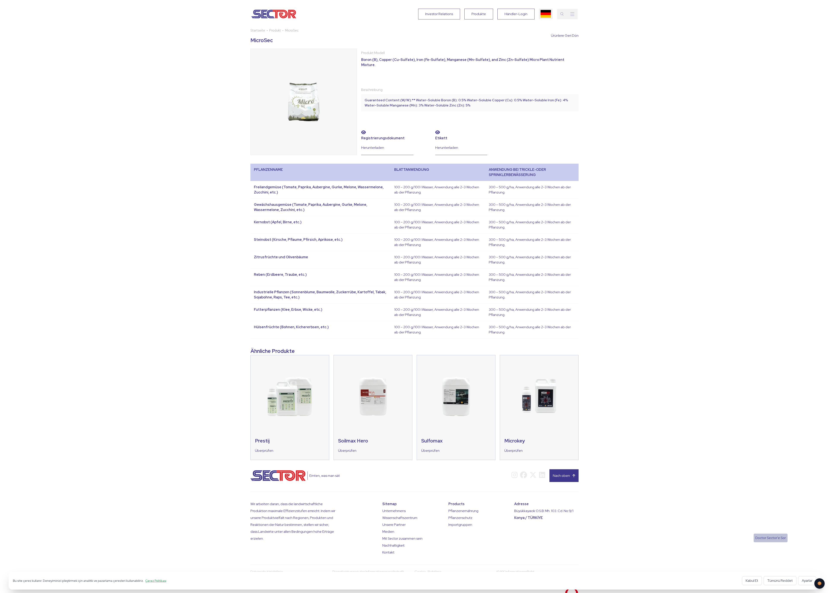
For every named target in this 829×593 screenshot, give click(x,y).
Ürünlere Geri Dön (565, 35)
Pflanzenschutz (460, 517)
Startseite (257, 30)
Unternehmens (394, 511)
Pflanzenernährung (463, 511)
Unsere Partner (394, 524)
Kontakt (388, 552)
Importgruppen (460, 524)
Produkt (275, 30)
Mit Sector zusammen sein (402, 538)
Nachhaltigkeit (393, 545)
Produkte (478, 14)
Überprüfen (264, 450)
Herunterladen (372, 147)
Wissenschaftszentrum (399, 517)
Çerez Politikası (155, 581)
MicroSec (292, 30)
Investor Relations (439, 14)
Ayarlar (807, 580)
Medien (388, 531)
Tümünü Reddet (780, 580)
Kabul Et (752, 580)
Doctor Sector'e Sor (770, 538)
